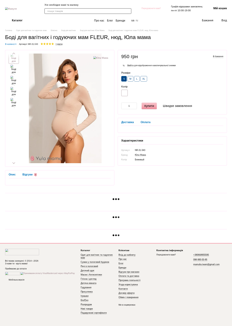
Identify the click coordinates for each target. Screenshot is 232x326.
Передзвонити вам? (151, 8)
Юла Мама (140, 154)
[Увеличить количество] (134, 106)
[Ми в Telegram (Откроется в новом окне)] (87, 4)
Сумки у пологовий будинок (95, 262)
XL (143, 78)
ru (137, 20)
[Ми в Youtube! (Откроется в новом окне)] (95, 4)
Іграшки (84, 296)
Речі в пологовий (89, 266)
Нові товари (87, 308)
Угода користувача (128, 284)
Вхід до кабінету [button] (127, 255)
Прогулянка (87, 291)
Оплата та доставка (129, 276)
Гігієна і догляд (88, 279)
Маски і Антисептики (91, 274)
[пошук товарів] (128, 11)
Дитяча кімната (88, 283)
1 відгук (59, 44)
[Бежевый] (124, 93)
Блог (110, 20)
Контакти (123, 288)
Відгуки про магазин (129, 272)
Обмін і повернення (128, 297)
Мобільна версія (16, 280)
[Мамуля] (22, 252)
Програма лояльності (129, 280)
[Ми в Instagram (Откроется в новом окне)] (99, 4)
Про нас (99, 20)
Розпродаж (86, 304)
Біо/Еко (84, 300)
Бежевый (139, 159)
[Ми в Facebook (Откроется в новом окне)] (91, 4)
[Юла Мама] (100, 57)
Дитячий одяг (87, 270)
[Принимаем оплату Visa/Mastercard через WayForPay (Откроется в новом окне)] (48, 273)
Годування (86, 287)
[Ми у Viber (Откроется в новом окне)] (83, 4)
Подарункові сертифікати (94, 313)
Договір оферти (127, 293)
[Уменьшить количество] (123, 106)
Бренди (120, 20)
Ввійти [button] (130, 65)
